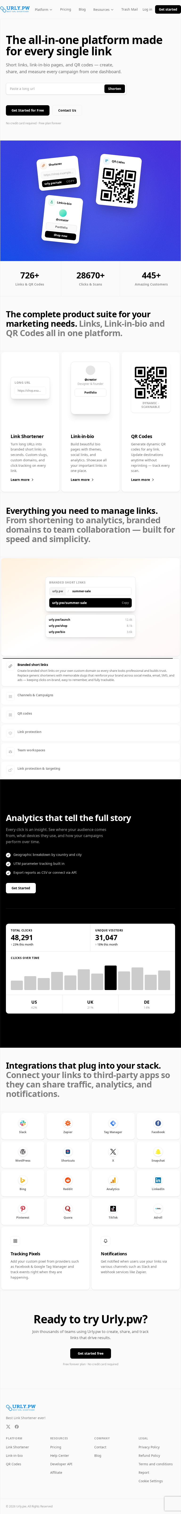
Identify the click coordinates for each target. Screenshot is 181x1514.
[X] (8, 1426)
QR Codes (13, 1464)
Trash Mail (129, 9)
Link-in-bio (14, 1455)
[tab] (90, 666)
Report (144, 1472)
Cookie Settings (151, 1481)
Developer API (61, 1464)
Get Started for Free (28, 110)
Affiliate (56, 1472)
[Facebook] (16, 1426)
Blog (82, 9)
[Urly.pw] (15, 9)
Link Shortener (17, 1447)
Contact (100, 1447)
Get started (168, 9)
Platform (41, 9)
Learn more (20, 479)
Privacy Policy (149, 1447)
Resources (101, 9)
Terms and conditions (156, 1464)
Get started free (90, 1353)
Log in (147, 9)
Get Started (21, 888)
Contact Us (67, 110)
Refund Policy (149, 1455)
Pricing (65, 9)
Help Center (59, 1455)
